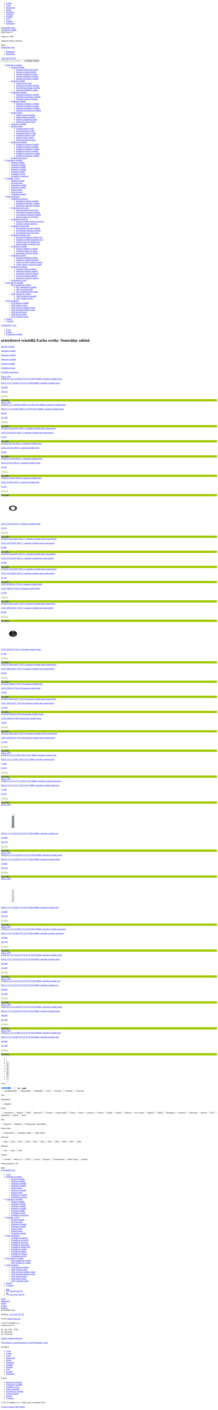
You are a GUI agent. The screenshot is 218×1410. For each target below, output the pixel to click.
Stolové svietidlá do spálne (26, 119)
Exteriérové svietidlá (14, 160)
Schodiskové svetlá (18, 280)
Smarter (84, 1159)
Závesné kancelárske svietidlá (28, 88)
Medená (150, 1113)
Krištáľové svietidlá (19, 142)
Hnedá (118, 1113)
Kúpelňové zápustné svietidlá (27, 206)
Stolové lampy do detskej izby (28, 242)
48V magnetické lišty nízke (27, 292)
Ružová (203, 1113)
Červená (49, 1113)
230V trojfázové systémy (21, 294)
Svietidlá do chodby (19, 246)
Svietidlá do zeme (18, 174)
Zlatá (23, 1115)
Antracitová (9, 1113)
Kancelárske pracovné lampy (27, 233)
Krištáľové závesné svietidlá (27, 144)
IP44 (35, 1142)
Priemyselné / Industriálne (35, 1124)
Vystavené (79, 1091)
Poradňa (9, 17)
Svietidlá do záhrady (19, 267)
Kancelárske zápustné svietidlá (28, 230)
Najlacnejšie (25, 1091)
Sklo (20, 1150)
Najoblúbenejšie (11, 1091)
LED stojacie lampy (19, 312)
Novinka (58, 1091)
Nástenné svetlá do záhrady (27, 271)
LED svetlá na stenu (19, 305)
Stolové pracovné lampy (25, 115)
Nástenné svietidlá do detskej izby (29, 240)
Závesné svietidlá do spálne (27, 90)
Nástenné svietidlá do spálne (27, 106)
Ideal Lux (18, 1159)
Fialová (100, 1113)
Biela (28, 1113)
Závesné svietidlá (18, 81)
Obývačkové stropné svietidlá (28, 212)
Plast (13, 1150)
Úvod (8, 330)
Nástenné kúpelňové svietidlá (27, 108)
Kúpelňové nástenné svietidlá (27, 203)
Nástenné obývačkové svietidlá (28, 110)
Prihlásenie (10, 52)
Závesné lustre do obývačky (27, 210)
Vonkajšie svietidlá (18, 194)
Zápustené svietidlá (18, 92)
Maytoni (46, 1159)
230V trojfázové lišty (24, 298)
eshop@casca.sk (16, 1291)
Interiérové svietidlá (14, 65)
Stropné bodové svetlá (25, 129)
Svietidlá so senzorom (20, 176)
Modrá (160, 1113)
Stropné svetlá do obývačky (27, 70)
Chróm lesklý (61, 1113)
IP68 (79, 1142)
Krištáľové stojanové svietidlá (28, 153)
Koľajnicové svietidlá (14, 283)
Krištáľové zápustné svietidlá (27, 156)
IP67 (71, 1142)
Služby (9, 10)
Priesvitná (193, 1113)
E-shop (9, 3)
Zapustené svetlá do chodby (27, 253)
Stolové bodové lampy (25, 138)
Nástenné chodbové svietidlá (27, 104)
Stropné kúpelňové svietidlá (27, 76)
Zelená (15, 1115)
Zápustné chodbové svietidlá (27, 95)
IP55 (49, 1142)
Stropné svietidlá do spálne (26, 74)
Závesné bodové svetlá (25, 131)
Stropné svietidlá (17, 67)
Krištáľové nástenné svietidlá (27, 149)
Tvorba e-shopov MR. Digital (13, 1407)
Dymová (91, 1113)
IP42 (20, 1142)
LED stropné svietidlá (20, 303)
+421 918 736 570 (8, 58)
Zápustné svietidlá (18, 165)
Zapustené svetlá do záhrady (27, 274)
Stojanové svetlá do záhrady (27, 278)
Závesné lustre (17, 183)
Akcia (48, 1091)
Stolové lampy (17, 113)
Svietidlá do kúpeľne (19, 199)
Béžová (19, 1113)
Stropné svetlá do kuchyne (26, 224)
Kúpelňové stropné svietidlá (27, 201)
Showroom (10, 8)
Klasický (8, 1124)
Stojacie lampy (17, 192)
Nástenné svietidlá (18, 101)
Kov (6, 1150)
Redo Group (72, 1159)
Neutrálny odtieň (24, 1133)
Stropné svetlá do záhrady (26, 269)
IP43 (27, 1142)
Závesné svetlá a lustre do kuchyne (30, 221)
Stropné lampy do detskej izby (28, 244)
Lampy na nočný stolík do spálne (29, 262)
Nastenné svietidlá (18, 167)
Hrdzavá (128, 1113)
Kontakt (9, 21)
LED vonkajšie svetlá (19, 317)
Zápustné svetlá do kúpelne (27, 99)
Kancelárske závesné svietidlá (28, 228)
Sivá (212, 1113)
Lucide (37, 1159)
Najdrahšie (38, 1091)
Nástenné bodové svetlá (25, 135)
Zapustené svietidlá (18, 185)
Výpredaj (9, 321)
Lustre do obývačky (24, 83)
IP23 (6, 1142)
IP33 (13, 1142)
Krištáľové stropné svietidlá (27, 147)
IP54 (42, 1142)
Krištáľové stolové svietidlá (27, 151)
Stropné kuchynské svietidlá (27, 79)
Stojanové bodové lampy (26, 140)
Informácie (10, 23)
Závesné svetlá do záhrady (26, 276)
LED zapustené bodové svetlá (23, 310)
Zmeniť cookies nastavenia (11, 1338)
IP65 (57, 1142)
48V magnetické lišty (24, 289)
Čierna (72, 1113)
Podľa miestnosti (12, 196)
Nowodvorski (59, 1159)
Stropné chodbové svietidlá (27, 249)
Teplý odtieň (39, 1133)
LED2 (28, 1159)
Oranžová (182, 1113)
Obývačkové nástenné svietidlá (28, 215)
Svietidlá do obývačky (20, 208)
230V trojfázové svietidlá (26, 296)
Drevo (81, 1113)
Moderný (18, 1124)
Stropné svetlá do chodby (26, 72)
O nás (8, 5)
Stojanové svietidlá (18, 124)
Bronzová (38, 1113)
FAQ (8, 19)
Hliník (110, 1113)
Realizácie (10, 12)
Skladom (7, 1104)
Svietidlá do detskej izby (21, 235)
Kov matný (139, 1113)
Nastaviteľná (9, 1133)
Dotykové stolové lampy (26, 122)
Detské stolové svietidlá (25, 117)
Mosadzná (170, 1113)
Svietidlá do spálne (18, 255)
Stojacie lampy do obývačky (27, 217)
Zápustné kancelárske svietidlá (28, 97)
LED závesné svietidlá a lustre (23, 307)
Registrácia (10, 54)
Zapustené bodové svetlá (26, 133)
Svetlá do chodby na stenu (26, 251)
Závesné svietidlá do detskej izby (29, 237)
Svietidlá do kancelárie (20, 226)
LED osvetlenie (12, 301)
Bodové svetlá (16, 126)
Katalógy (9, 14)
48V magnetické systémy (21, 285)
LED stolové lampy (19, 314)
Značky (9, 319)
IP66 (64, 1142)
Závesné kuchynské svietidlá (27, 85)
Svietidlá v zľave (13, 178)
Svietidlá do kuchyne (19, 219)
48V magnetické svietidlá (26, 287)
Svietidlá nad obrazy (19, 158)
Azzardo (7, 1159)
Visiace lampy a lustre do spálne (29, 264)
